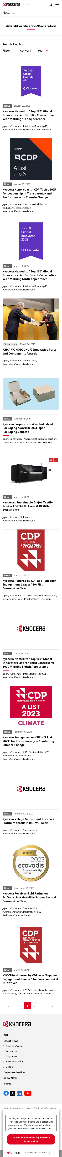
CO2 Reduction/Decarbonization (19, 442)
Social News (10, 1078)
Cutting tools (29, 360)
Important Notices (14, 1072)
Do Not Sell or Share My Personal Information (31, 1139)
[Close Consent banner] (56, 1112)
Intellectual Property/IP (35, 126)
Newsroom (10, 12)
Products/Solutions (20, 517)
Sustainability (44, 129)
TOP (5, 1035)
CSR (25, 204)
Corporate (15, 126)
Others (9, 1066)
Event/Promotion (14, 1061)
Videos (7, 1083)
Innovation (16, 438)
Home (5, 1108)
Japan (5, 126)
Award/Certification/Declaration (19, 129)
